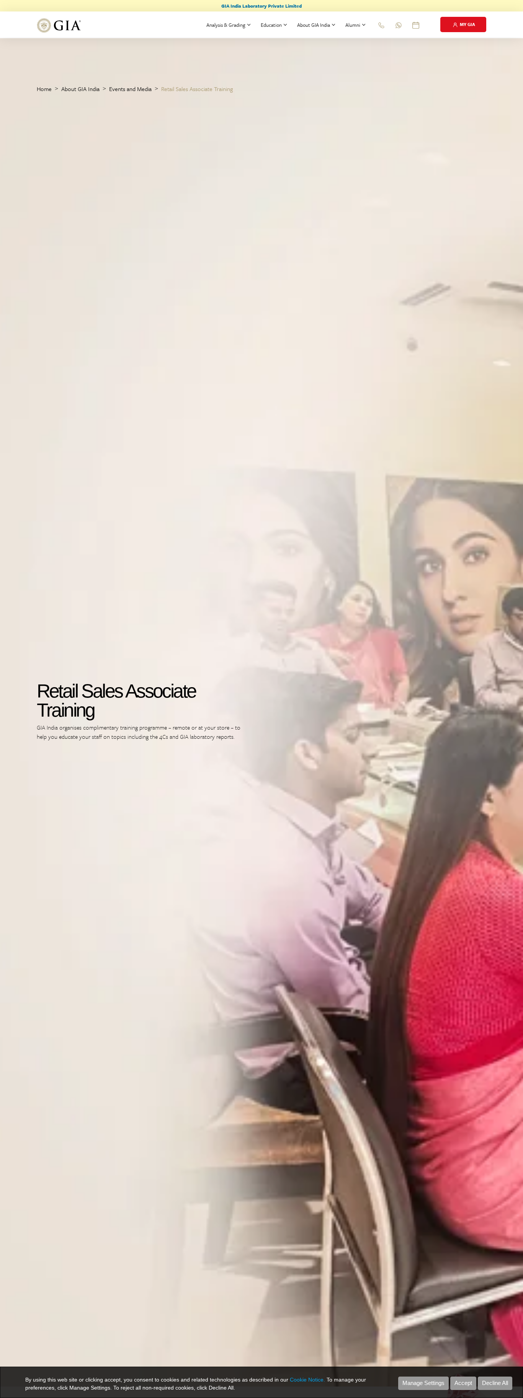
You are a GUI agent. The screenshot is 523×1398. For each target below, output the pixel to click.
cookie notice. (307, 1380)
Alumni (352, 25)
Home (44, 89)
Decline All (495, 1383)
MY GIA (467, 24)
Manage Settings (423, 1383)
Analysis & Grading (225, 25)
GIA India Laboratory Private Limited (261, 5)
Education (271, 25)
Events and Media (130, 89)
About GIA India (313, 25)
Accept (463, 1383)
